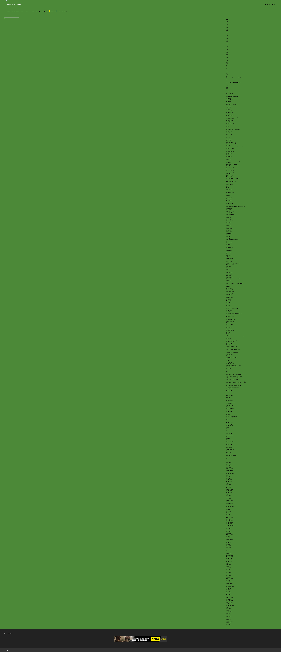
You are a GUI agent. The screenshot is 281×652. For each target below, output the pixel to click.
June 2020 (228, 545)
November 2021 (229, 522)
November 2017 (229, 583)
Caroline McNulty (230, 123)
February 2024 (229, 489)
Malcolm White (229, 258)
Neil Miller (228, 280)
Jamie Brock (228, 225)
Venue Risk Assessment (231, 366)
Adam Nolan (229, 101)
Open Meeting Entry (230, 291)
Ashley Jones (229, 114)
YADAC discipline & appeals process (234, 376)
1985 (227, 24)
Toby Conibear (229, 354)
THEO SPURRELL (229, 351)
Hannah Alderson (230, 209)
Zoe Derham (229, 390)
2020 (227, 81)
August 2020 (229, 542)
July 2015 (228, 613)
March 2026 (228, 467)
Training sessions (230, 449)
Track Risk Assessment (231, 359)
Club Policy (228, 137)
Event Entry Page (230, 183)
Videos (227, 371)
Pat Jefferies (229, 300)
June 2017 (228, 591)
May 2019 (228, 566)
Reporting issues (230, 316)
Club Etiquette (229, 132)
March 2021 (228, 533)
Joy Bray (228, 238)
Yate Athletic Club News (231, 455)
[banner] (13, 4)
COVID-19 (228, 159)
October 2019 (229, 558)
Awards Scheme (230, 405)
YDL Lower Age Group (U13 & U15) (233, 384)
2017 (227, 74)
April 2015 (228, 618)
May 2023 (228, 497)
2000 (227, 48)
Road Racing (229, 444)
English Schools (229, 422)
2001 (227, 49)
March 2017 (228, 596)
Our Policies (229, 294)
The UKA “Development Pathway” (233, 349)
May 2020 (228, 547)
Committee (228, 150)
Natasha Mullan (229, 277)
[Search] (274, 11)
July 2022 (228, 509)
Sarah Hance (229, 333)
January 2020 (229, 553)
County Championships (231, 416)
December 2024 (229, 478)
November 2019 (229, 556)
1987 (227, 27)
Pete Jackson (229, 307)
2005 (227, 56)
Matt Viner (228, 267)
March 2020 (228, 550)
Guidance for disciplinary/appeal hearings (235, 206)
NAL (227, 436)
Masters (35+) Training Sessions (233, 263)
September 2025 (230, 473)
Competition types (230, 151)
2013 (227, 68)
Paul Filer (228, 302)
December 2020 (229, 538)
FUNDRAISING (229, 194)
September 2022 (230, 506)
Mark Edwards (229, 260)
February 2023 (229, 500)
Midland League (229, 272)
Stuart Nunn (229, 344)
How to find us (229, 220)
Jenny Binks (228, 230)
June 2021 (228, 528)
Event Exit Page (229, 184)
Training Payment (230, 362)
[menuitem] (8, 11)
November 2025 (229, 470)
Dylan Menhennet (230, 170)
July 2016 (228, 607)
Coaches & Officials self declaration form (235, 147)
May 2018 (228, 574)
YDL (227, 458)
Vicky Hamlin (229, 368)
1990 (227, 32)
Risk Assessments (230, 321)
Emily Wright (229, 176)
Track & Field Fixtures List (231, 357)
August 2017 (229, 588)
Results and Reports (230, 319)
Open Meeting (229, 439)
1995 (227, 40)
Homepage (228, 219)
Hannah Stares (229, 216)
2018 (227, 76)
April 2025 (228, 476)
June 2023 (228, 495)
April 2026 (228, 465)
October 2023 (229, 490)
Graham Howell (229, 203)
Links (227, 253)
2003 (227, 52)
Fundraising (229, 424)
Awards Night (229, 403)
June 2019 (228, 564)
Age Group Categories (231, 104)
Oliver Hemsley (229, 288)
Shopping (228, 338)
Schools (228, 335)
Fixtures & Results (230, 192)
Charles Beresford (230, 128)
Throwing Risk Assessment (232, 352)
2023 (227, 87)
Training (228, 360)
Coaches (228, 145)
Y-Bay (227, 454)
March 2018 (228, 577)
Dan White (228, 162)
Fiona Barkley (229, 189)
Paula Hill (228, 305)
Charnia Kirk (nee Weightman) (233, 129)
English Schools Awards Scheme (233, 180)
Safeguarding (229, 327)
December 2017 (229, 582)
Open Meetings (229, 293)
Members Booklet (230, 271)
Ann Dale (228, 109)
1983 (227, 21)
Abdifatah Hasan (230, 92)
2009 (227, 62)
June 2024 (228, 484)
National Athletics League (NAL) (233, 278)
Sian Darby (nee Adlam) (231, 340)
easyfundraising (230, 172)
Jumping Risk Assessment (232, 239)
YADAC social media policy (232, 379)
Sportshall (228, 446)
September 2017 (230, 586)
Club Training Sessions (231, 142)
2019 (227, 79)
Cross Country (229, 421)
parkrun (228, 443)
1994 (227, 38)
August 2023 (229, 492)
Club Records (229, 139)
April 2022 (228, 514)
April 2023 (228, 498)
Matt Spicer (228, 266)
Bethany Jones (229, 120)
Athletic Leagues (230, 115)
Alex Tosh (228, 107)
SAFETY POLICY (229, 392)
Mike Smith (228, 275)
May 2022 (228, 512)
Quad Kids (228, 311)
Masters (228, 432)
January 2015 (229, 622)
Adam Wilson (229, 103)
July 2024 (228, 483)
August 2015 (229, 611)
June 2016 (228, 608)
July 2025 (228, 475)
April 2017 (228, 594)
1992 (227, 35)
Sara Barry (228, 332)
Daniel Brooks (229, 165)
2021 (227, 84)
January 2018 (229, 580)
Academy (228, 397)
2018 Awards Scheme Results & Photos (235, 77)
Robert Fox (228, 322)
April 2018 (228, 575)
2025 (227, 90)
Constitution (229, 156)
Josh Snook (228, 236)
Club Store (228, 140)
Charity (227, 126)
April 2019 (228, 567)
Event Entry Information (231, 181)
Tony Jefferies (229, 355)
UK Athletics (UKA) (230, 363)
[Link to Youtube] (272, 5)
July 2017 (228, 589)
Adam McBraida (229, 99)
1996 (227, 41)
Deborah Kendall (230, 167)
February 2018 (229, 578)
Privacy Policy (229, 310)
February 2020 (229, 552)
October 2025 (229, 472)
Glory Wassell (229, 202)
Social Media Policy (230, 341)
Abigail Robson (229, 93)
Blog (227, 406)
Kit (226, 430)
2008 (227, 60)
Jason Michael (229, 228)
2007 (227, 59)
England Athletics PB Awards (232, 178)
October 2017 (229, 585)
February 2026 (229, 468)
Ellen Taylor (228, 173)
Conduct (228, 154)
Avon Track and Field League (232, 117)
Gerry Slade (229, 200)
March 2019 (228, 569)
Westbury (228, 452)
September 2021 (230, 525)
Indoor (227, 427)
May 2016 (228, 610)
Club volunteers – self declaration (233, 143)
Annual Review (229, 110)
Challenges (228, 410)
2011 (227, 65)
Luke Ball (228, 256)
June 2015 (228, 614)
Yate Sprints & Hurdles (231, 457)
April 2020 (228, 549)
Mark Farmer (229, 261)
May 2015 (228, 616)
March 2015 (228, 619)
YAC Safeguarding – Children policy (234, 374)
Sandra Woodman (230, 330)
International (229, 428)
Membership (229, 433)
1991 (227, 33)
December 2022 (229, 503)
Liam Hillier (228, 252)
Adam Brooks (229, 98)
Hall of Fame (229, 208)
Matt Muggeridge (230, 264)
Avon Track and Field (230, 402)
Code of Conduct (230, 148)
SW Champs (229, 447)
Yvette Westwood (230, 388)
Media (227, 269)
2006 (227, 57)
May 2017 (228, 593)
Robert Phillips (229, 324)
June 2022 (228, 511)
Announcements (230, 400)
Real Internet (28, 650)
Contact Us (228, 158)
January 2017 (229, 599)
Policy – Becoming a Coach (232, 308)
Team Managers (230, 348)
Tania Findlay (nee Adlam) (232, 346)
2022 (227, 85)
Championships (229, 125)
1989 (227, 30)
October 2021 (229, 523)
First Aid (228, 191)
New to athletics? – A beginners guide (234, 283)
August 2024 (229, 481)
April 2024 (228, 486)
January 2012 (229, 624)
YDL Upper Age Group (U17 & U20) (233, 385)
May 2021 (228, 530)
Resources (228, 318)
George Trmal (229, 198)
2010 (227, 63)
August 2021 (229, 527)
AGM (227, 399)
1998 (227, 45)
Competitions (229, 153)
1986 (227, 26)
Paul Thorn (228, 304)
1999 (227, 46)
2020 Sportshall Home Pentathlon (233, 82)
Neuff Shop (228, 282)
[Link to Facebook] (265, 5)
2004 (227, 54)
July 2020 (228, 544)
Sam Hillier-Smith (230, 329)
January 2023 (229, 501)
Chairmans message (230, 408)
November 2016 (229, 602)
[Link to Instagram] (270, 5)
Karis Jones (228, 244)
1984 (227, 22)
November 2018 (229, 571)
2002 (227, 51)
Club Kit (228, 136)
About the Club (229, 95)
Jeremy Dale (229, 231)
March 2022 (228, 516)
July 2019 (228, 563)
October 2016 (229, 603)
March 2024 (228, 487)
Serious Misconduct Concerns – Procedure (235, 337)
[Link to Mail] (274, 5)
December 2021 (229, 520)
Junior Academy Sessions (232, 241)
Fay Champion (229, 187)
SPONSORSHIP (229, 343)
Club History (229, 134)
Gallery (228, 195)
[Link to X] (268, 5)
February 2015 (229, 621)
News (227, 285)
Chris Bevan (229, 131)
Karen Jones (229, 242)
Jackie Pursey (229, 223)
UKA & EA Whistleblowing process (233, 365)
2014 (227, 70)
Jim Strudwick (229, 233)
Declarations (229, 169)
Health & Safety (229, 425)
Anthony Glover (229, 112)
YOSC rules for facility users (232, 387)
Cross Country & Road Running (233, 161)
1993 (227, 37)
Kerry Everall (229, 249)
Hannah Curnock (230, 211)
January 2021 (229, 536)
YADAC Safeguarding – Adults (232, 377)
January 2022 (229, 519)
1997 (227, 43)
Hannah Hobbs (229, 213)
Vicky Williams (229, 370)
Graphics (228, 205)
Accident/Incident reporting (232, 96)
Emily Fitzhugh (229, 175)
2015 (227, 71)
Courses (228, 419)
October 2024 (229, 479)
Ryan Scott (228, 326)
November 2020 (229, 539)
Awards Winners (230, 118)
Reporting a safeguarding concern (233, 313)
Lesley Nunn (229, 250)
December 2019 (229, 555)
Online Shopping (230, 289)
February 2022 (229, 517)
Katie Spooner (229, 247)
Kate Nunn (228, 246)
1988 (227, 29)
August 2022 (229, 508)
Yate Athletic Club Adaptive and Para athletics (236, 382)
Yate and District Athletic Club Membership (235, 381)
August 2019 (229, 561)
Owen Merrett (229, 297)
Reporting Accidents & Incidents (233, 315)
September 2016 (230, 605)
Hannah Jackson (230, 214)
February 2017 (229, 597)
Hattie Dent (228, 217)
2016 (227, 73)
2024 (227, 88)
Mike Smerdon (229, 274)
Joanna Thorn (229, 234)
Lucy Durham (229, 255)
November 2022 (229, 505)
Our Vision (228, 296)
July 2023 (228, 494)
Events (227, 186)
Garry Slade (229, 197)
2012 (227, 66)
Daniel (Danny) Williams (231, 164)
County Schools (229, 417)
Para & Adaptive (230, 441)
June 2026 (228, 464)
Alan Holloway (229, 106)
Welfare (228, 373)
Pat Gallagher (229, 299)
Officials (228, 286)
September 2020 (230, 541)
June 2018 (228, 572)
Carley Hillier (229, 121)
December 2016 (229, 600)
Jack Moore (228, 222)
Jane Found (228, 227)
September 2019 (230, 560)
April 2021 (228, 531)
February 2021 (229, 534)
